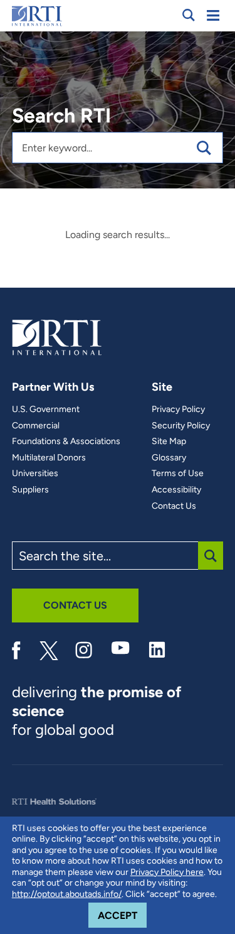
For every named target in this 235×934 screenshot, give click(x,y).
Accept (122, 915)
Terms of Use (178, 473)
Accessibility (176, 490)
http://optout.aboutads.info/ (67, 894)
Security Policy (181, 425)
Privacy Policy (178, 409)
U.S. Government (46, 409)
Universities (35, 473)
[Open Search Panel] (188, 15)
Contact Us (174, 506)
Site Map (169, 441)
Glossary (169, 457)
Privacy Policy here (167, 872)
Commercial (36, 425)
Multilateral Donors (49, 457)
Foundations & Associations (66, 441)
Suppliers (30, 490)
